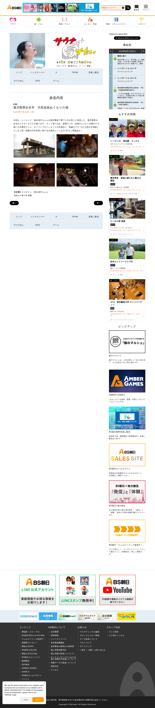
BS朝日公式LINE (29, 650)
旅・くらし (38, 24)
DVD (37, 81)
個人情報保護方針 (58, 650)
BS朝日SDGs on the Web (33, 635)
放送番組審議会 (57, 643)
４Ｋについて (86, 643)
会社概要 (55, 632)
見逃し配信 (94, 72)
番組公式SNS (28, 646)
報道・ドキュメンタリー (116, 24)
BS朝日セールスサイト (32, 675)
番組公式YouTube (29, 653)
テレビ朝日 (114, 632)
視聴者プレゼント (29, 643)
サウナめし (19, 81)
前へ (14, 203)
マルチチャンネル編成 (89, 632)
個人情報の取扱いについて (62, 653)
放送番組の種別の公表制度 (62, 646)
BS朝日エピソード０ (31, 657)
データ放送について (88, 639)
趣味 (121, 150)
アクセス (55, 670)
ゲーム (56, 81)
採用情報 (55, 635)
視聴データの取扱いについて (63, 663)
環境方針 (55, 666)
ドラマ (13, 24)
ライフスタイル (118, 234)
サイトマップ (86, 646)
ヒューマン (129, 234)
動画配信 (26, 661)
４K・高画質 (117, 193)
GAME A (26, 672)
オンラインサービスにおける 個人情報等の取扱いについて (62, 658)
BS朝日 (14, 7)
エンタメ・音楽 (90, 24)
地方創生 (26, 664)
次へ (98, 203)
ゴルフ (115, 150)
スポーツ (142, 24)
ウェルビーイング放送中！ (33, 639)
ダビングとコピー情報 (89, 635)
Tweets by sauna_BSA (118, 34)
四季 (135, 193)
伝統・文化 (127, 193)
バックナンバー (37, 72)
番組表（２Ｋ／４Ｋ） (31, 632)
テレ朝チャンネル (116, 635)
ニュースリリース (58, 639)
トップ (19, 72)
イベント (26, 679)
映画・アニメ (64, 24)
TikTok (75, 72)
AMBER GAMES (29, 668)
